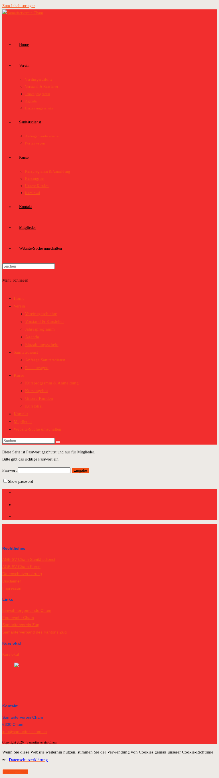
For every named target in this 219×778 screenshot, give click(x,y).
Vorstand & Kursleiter (44, 321)
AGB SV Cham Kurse (21, 566)
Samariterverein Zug (20, 624)
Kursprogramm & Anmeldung (52, 383)
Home (19, 298)
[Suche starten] (58, 442)
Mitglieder (23, 421)
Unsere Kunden (39, 398)
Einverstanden (15, 771)
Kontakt (21, 414)
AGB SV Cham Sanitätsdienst (28, 559)
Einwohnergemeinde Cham (26, 610)
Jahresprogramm (40, 329)
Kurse (19, 375)
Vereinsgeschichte (41, 313)
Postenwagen (36, 367)
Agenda (32, 337)
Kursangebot (36, 390)
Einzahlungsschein (41, 344)
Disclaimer (11, 581)
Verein (19, 306)
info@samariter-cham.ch (24, 731)
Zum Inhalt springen (18, 6)
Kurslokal (33, 406)
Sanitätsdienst (26, 352)
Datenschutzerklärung (22, 573)
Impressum (12, 588)
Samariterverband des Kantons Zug (34, 632)
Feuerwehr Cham (18, 617)
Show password (20, 481)
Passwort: (10, 470)
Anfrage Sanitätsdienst (45, 360)
